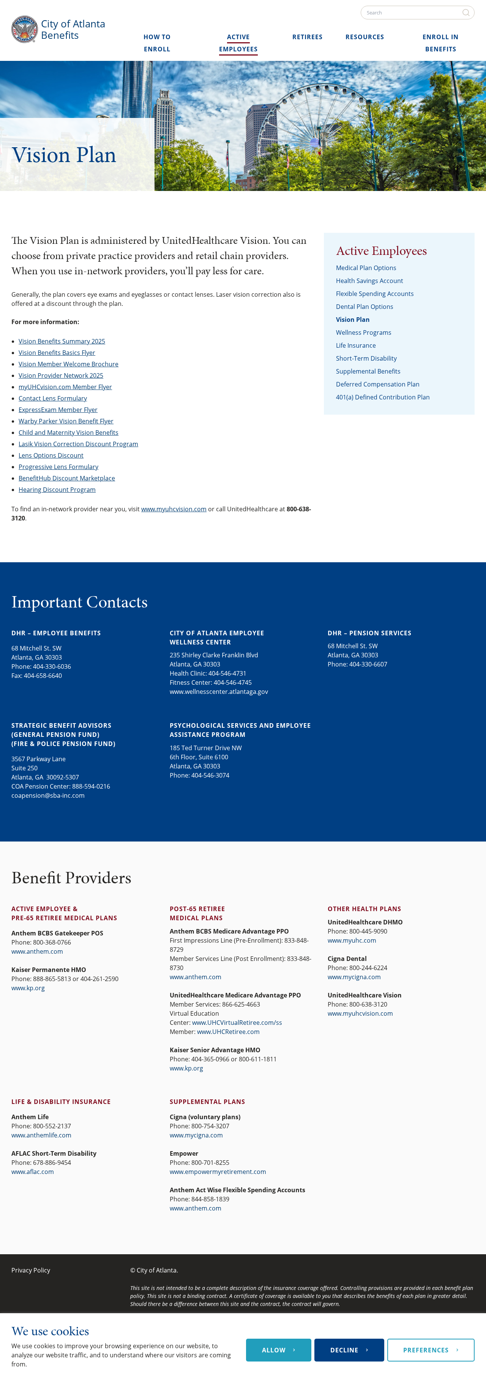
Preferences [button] (426, 1350)
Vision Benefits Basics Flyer (57, 352)
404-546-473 (225, 673)
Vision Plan (353, 319)
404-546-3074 (210, 775)
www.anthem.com (37, 951)
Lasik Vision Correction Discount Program (78, 444)
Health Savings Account (369, 281)
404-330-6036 (52, 666)
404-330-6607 (368, 664)
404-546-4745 (233, 682)
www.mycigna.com (354, 977)
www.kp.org (28, 988)
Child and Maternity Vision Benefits (68, 432)
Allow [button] (274, 1350)
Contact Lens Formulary (53, 398)
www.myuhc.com (352, 940)
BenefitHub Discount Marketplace (67, 478)
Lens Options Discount (51, 455)
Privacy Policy (30, 1270)
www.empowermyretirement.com (218, 1171)
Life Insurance (356, 345)
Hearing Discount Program (57, 489)
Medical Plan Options (366, 268)
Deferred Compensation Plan (378, 384)
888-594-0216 (91, 786)
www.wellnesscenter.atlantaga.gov (219, 691)
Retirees (307, 37)
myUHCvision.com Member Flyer (65, 387)
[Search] (467, 12)
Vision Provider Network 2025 (61, 375)
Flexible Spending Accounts (375, 293)
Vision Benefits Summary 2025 (62, 341)
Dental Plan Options (364, 306)
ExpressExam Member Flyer (58, 410)
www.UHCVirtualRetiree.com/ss (237, 1022)
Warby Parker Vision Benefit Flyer (66, 421)
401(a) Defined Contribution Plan (383, 397)
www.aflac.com (32, 1171)
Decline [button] (344, 1350)
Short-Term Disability (366, 358)
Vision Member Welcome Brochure (68, 364)
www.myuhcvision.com (174, 509)
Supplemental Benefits (368, 371)
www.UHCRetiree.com (228, 1032)
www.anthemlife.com (41, 1135)
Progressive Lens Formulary (58, 467)
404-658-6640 (43, 675)
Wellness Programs (363, 332)
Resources (365, 37)
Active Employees (381, 250)
